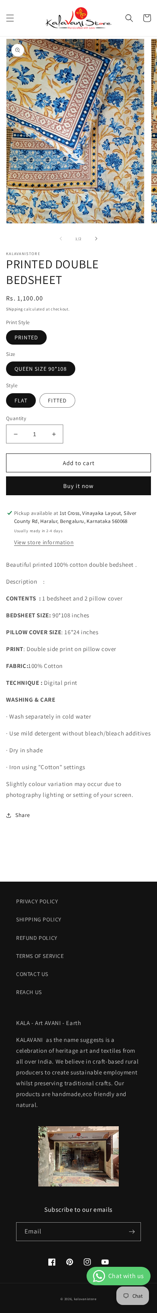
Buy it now (78, 486)
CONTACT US (32, 974)
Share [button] (22, 815)
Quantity (16, 418)
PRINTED (26, 337)
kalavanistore (85, 1299)
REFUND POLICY (37, 937)
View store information (44, 542)
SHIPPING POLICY (39, 919)
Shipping (14, 309)
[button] (10, 18)
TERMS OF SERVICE (40, 956)
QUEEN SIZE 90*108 (40, 368)
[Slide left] (61, 238)
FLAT (20, 400)
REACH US (29, 992)
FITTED (57, 400)
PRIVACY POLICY (37, 901)
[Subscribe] (131, 1231)
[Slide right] (96, 238)
